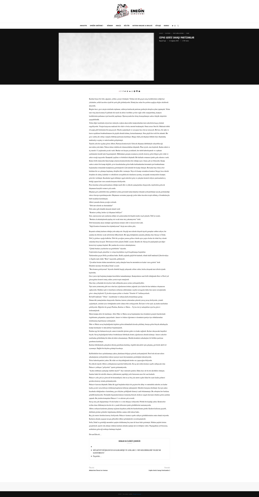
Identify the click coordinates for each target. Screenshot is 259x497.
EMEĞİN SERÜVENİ (96, 26)
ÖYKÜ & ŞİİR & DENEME (178, 33)
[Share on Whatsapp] (132, 91)
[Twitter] (172, 26)
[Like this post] (121, 91)
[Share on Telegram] (134, 91)
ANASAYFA (83, 26)
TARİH (187, 33)
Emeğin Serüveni (137, 494)
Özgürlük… (97, 456)
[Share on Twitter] (125, 91)
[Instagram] (175, 26)
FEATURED (167, 33)
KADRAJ (166, 26)
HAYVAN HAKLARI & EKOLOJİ (142, 26)
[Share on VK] (130, 91)
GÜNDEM (110, 26)
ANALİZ (118, 26)
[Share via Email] (139, 91)
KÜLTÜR (126, 26)
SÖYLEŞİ (158, 26)
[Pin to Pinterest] (127, 91)
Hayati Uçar (162, 41)
